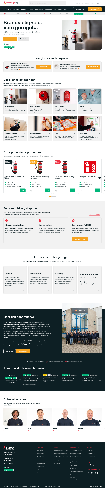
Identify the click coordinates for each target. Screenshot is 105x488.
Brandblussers (40, 450)
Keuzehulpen (57, 460)
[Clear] (64, 3)
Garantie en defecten (75, 453)
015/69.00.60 (7, 460)
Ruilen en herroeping (75, 456)
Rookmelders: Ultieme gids (60, 453)
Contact (87, 3)
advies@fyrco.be (8, 458)
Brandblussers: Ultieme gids (61, 450)
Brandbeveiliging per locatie (61, 456)
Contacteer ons (91, 456)
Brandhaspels (40, 453)
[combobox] (47, 3)
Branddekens (40, 456)
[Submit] (30, 3)
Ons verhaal (90, 450)
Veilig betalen (73, 465)
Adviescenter (79, 3)
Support (93, 3)
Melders (39, 460)
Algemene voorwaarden (76, 471)
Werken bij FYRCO (91, 453)
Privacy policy (74, 474)
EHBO (38, 469)
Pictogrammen (40, 466)
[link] (15, 101)
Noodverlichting (41, 463)
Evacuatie (39, 472)
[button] (7, 9)
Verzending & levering (76, 450)
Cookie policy (73, 468)
